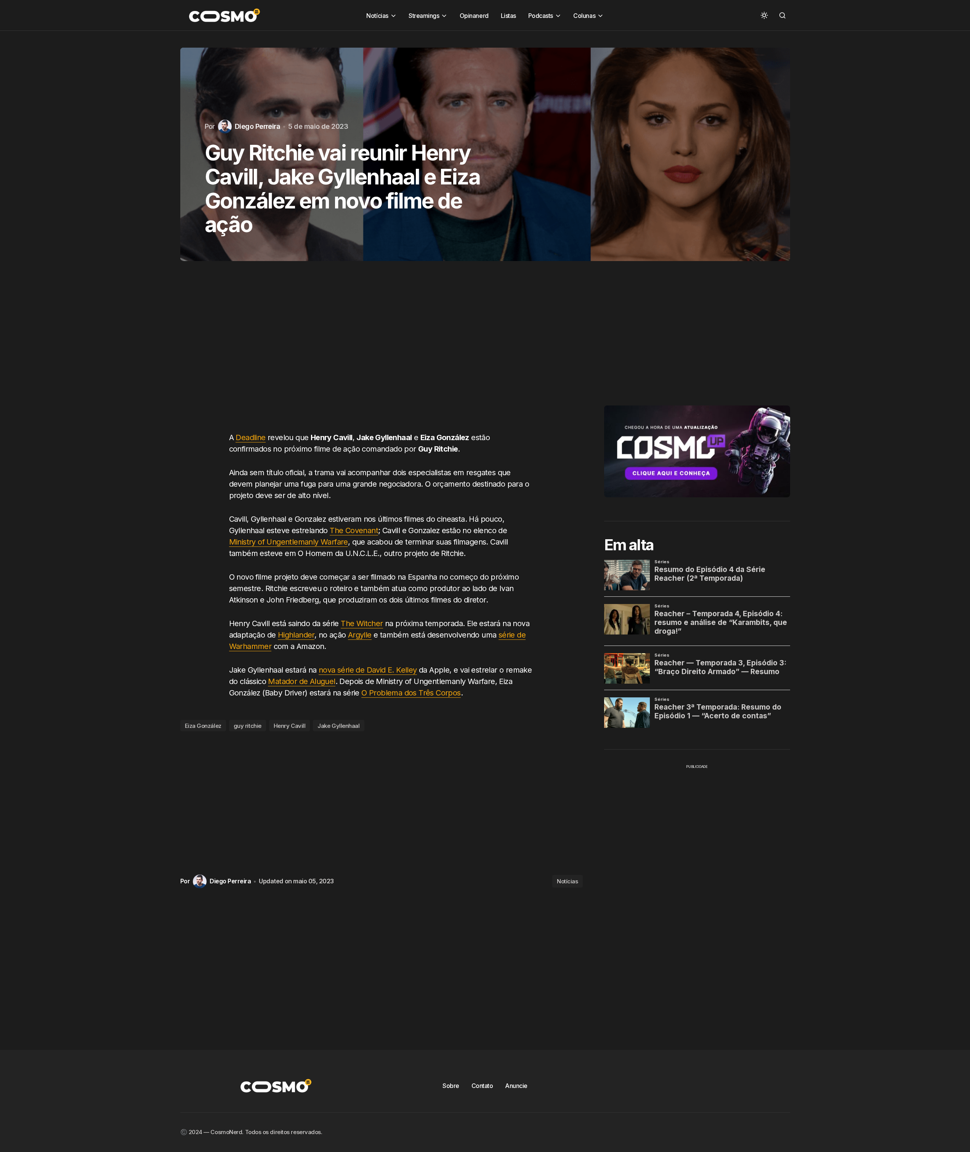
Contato (482, 1086)
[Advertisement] (381, 354)
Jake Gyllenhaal (338, 725)
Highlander (296, 634)
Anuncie (516, 1086)
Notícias (567, 881)
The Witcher (362, 623)
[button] (764, 15)
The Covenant (354, 530)
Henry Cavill (290, 725)
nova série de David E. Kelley (368, 670)
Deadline (250, 437)
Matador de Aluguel (301, 681)
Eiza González (203, 725)
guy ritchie (247, 725)
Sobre (451, 1086)
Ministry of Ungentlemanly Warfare (288, 541)
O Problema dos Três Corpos (410, 692)
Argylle (360, 634)
